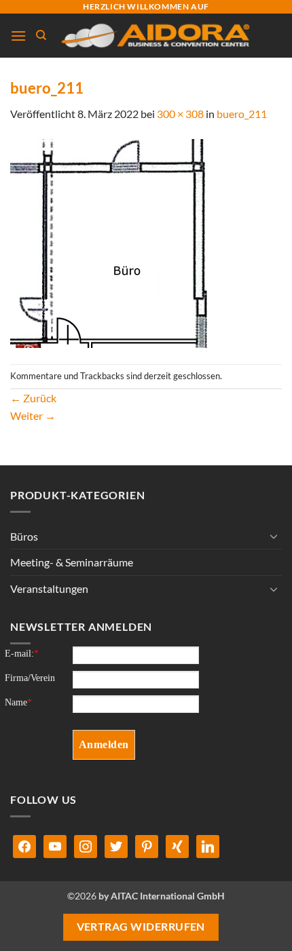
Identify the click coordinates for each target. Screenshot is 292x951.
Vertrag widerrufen (141, 926)
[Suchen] (41, 35)
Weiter (33, 415)
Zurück (33, 397)
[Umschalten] (274, 536)
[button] (18, 35)
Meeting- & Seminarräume (71, 562)
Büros (24, 536)
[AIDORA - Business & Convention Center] (154, 35)
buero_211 (242, 113)
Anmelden (104, 744)
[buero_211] (112, 241)
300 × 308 (180, 113)
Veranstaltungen (49, 588)
